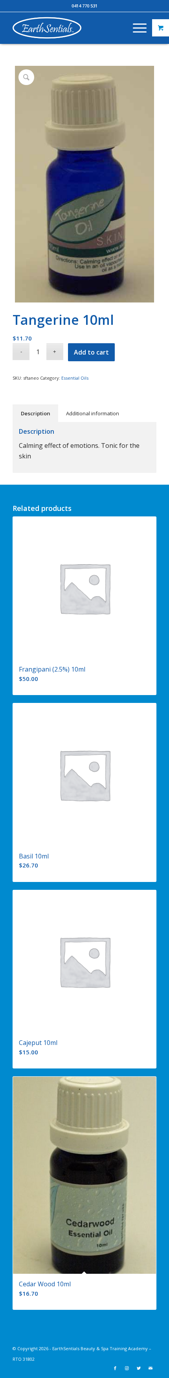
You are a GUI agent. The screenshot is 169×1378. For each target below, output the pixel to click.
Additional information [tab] (92, 413)
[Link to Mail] (150, 1368)
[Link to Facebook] (115, 1368)
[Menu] (136, 27)
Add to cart (91, 352)
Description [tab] (35, 413)
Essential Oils (74, 378)
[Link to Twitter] (139, 1368)
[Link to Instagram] (127, 1368)
